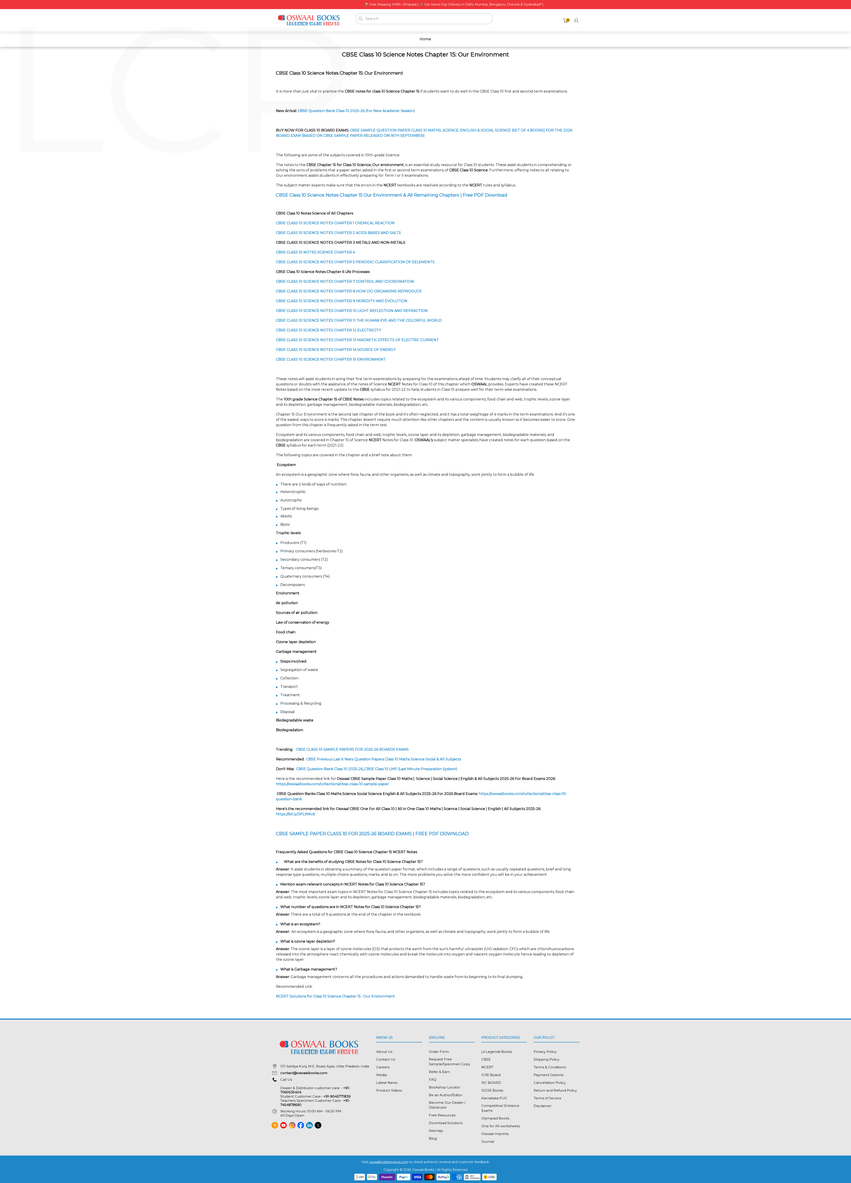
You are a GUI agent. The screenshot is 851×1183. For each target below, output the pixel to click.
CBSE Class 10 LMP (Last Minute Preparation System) (410, 769)
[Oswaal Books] (310, 20)
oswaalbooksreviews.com (388, 1162)
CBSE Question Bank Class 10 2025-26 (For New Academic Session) (356, 111)
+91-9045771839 (337, 1096)
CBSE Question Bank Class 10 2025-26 (329, 769)
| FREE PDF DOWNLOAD (372, 833)
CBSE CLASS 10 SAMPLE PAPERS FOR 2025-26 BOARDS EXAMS (352, 749)
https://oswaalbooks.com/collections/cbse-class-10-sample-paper (333, 784)
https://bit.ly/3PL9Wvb (295, 814)
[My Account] (576, 20)
